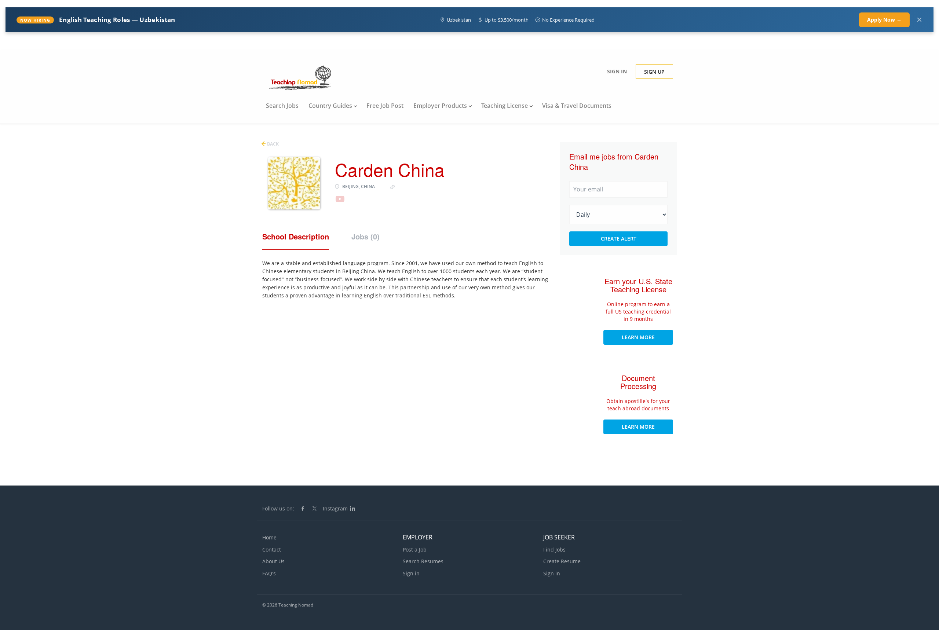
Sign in (617, 71)
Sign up (654, 71)
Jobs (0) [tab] (365, 236)
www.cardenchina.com (423, 186)
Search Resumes (423, 561)
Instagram (335, 508)
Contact (271, 549)
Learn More (638, 337)
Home (269, 537)
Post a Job (415, 549)
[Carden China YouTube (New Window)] (340, 202)
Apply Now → (884, 19)
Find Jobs (554, 549)
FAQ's (269, 573)
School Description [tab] (295, 236)
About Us (273, 561)
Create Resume (562, 561)
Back (272, 144)
